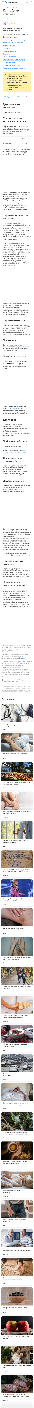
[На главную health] (12, 2)
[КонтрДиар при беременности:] (4, 23)
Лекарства (6, 7)
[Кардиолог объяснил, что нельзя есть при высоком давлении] (17, 1155)
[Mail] (6, 2)
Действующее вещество (11, 37)
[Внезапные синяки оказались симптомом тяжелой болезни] (17, 922)
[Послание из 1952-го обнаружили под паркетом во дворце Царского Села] (17, 863)
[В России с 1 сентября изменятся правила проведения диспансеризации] (17, 1242)
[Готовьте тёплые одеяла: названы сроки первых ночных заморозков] (17, 1126)
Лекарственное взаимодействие (14, 59)
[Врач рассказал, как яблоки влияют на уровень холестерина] (17, 776)
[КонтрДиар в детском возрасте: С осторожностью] (13, 23)
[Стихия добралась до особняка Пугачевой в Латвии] (17, 892)
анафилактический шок (17, 452)
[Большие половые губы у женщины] (17, 747)
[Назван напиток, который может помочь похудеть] (17, 1359)
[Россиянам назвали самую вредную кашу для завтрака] (17, 1038)
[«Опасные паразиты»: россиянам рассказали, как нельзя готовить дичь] (17, 1388)
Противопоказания (9, 51)
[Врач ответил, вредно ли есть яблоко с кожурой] (17, 1330)
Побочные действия (10, 57)
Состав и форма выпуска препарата (15, 40)
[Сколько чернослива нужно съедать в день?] (17, 1301)
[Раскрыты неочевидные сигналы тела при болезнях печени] (17, 805)
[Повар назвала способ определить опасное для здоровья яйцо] (17, 1009)
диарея (22, 345)
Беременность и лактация (11, 65)
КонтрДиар (15, 7)
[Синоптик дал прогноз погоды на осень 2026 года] (17, 980)
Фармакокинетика (9, 45)
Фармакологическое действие (13, 42)
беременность (8, 365)
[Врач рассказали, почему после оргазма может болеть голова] (17, 1271)
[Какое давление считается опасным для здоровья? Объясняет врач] (17, 717)
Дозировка (6, 54)
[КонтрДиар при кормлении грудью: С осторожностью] (8, 23)
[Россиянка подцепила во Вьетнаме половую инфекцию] (17, 834)
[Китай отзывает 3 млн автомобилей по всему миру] (17, 1067)
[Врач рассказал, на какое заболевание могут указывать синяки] (17, 951)
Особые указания (9, 62)
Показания (6, 48)
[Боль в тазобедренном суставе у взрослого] (17, 1213)
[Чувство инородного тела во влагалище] (17, 1184)
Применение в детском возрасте (14, 68)
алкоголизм (13, 408)
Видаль (21, 658)
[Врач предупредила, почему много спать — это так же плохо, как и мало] (17, 1097)
